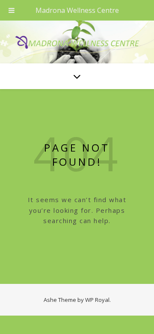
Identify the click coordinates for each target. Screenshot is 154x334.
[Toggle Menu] (11, 10)
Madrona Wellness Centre (77, 10)
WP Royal (97, 300)
